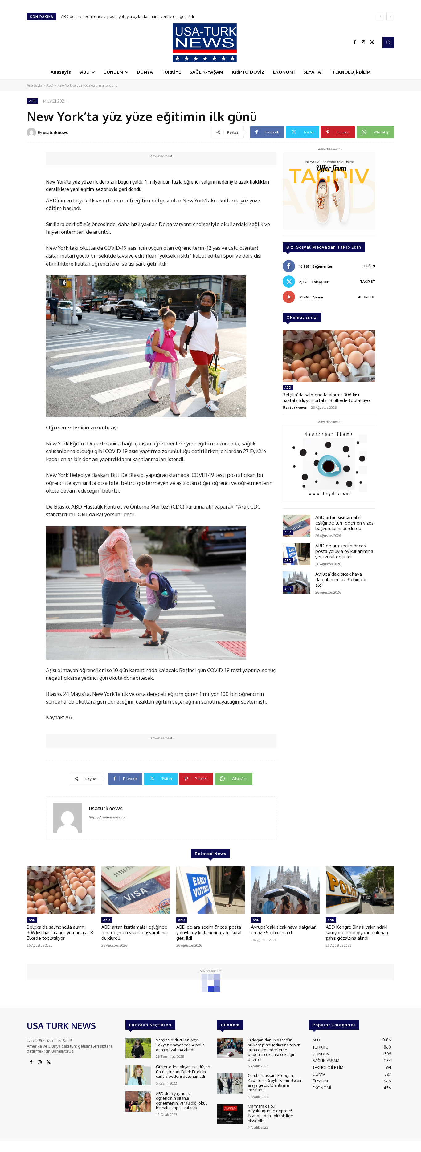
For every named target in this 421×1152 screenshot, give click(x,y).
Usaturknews (295, 407)
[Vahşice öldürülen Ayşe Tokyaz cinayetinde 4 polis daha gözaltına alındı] (138, 1048)
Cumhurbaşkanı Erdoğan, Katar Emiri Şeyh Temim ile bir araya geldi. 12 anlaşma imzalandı (275, 1082)
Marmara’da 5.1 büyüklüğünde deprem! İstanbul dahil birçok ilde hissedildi (270, 1113)
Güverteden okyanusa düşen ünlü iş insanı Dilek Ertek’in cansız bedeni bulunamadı (183, 1071)
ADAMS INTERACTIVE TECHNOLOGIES (152, 1145)
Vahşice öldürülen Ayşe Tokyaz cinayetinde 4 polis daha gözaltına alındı (180, 1044)
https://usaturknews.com (108, 817)
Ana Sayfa (34, 85)
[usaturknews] (32, 132)
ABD (49, 85)
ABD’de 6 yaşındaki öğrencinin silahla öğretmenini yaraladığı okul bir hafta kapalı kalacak (181, 1100)
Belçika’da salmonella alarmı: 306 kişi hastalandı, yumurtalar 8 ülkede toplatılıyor (327, 397)
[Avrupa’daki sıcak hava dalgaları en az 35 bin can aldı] (296, 582)
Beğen (369, 266)
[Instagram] (363, 42)
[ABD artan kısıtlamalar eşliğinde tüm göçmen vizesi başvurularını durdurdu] (296, 526)
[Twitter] (372, 42)
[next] (390, 16)
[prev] (380, 16)
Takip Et (367, 281)
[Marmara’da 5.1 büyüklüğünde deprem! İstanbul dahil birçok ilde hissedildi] (230, 1114)
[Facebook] (354, 42)
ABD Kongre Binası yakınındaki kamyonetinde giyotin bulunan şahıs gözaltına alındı (357, 932)
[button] (388, 42)
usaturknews (55, 132)
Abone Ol (366, 297)
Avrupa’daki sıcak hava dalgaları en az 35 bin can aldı (109, 16)
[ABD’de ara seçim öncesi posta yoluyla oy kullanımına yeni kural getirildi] (296, 554)
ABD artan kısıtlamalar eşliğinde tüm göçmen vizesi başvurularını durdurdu (344, 522)
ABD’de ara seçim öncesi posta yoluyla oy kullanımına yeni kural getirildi (344, 551)
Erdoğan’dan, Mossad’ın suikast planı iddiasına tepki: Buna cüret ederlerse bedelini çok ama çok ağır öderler (274, 1049)
